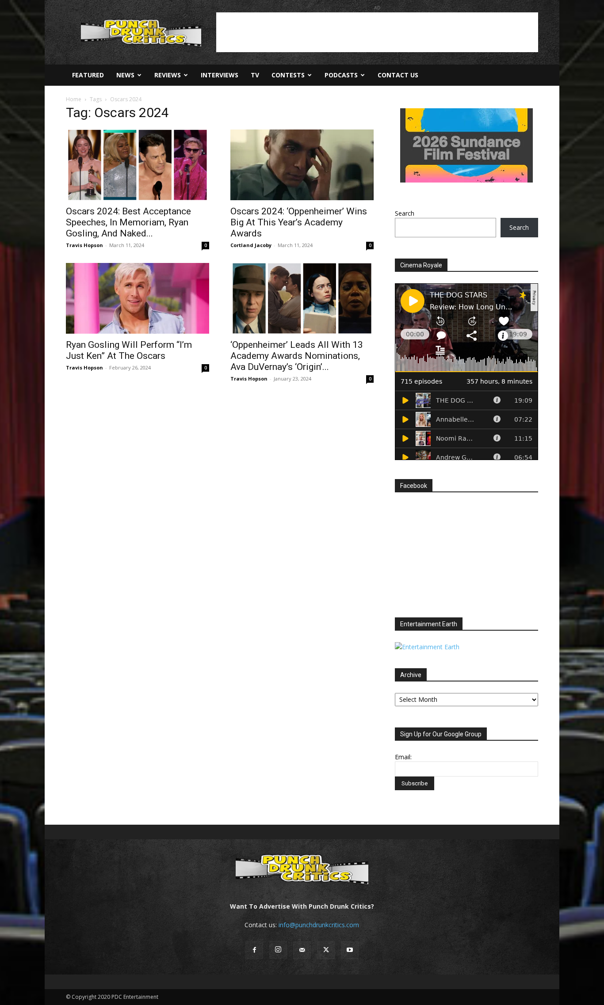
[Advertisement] (377, 32)
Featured (88, 75)
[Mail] (302, 950)
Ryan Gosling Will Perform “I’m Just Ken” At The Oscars (129, 350)
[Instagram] (278, 950)
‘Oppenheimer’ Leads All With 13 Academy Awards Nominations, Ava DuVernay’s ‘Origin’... (296, 355)
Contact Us (398, 75)
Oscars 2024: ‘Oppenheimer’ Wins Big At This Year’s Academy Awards (298, 222)
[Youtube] (350, 950)
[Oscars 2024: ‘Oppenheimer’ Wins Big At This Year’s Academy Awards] (302, 164)
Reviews (167, 75)
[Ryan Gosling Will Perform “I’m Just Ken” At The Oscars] (137, 298)
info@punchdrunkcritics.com (319, 925)
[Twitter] (326, 950)
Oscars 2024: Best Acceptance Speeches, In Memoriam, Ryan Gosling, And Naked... (128, 222)
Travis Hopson (84, 245)
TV (255, 75)
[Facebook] (254, 950)
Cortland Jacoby (250, 245)
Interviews (219, 75)
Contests (288, 75)
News (125, 75)
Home (73, 99)
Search (404, 213)
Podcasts (341, 75)
